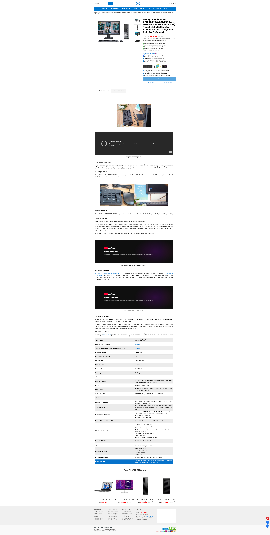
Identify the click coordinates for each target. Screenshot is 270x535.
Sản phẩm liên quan (135, 470)
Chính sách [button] (112, 509)
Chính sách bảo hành (112, 516)
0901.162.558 (149, 516)
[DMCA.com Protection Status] (172, 528)
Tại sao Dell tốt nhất (126, 511)
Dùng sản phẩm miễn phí (127, 518)
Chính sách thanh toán (113, 513)
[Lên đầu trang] (267, 514)
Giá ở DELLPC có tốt (126, 519)
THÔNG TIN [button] (126, 509)
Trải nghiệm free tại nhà (127, 515)
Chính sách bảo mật (112, 519)
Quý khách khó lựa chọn (127, 513)
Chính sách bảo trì (112, 518)
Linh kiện (96, 516)
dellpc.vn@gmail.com (143, 514)
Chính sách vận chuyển (113, 511)
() (173, 3)
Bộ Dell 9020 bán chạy (99, 518)
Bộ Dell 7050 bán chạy (99, 519)
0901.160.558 (141, 516)
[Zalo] (267, 522)
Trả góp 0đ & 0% (125, 516)
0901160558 (143, 512)
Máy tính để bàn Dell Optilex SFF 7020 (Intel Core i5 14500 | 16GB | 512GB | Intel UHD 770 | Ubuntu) (145, 500)
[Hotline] (268, 518)
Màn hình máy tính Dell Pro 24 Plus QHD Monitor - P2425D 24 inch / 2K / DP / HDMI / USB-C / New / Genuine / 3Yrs (124, 500)
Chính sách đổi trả (112, 515)
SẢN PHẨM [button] (98, 509)
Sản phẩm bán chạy (98, 511)
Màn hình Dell (97, 515)
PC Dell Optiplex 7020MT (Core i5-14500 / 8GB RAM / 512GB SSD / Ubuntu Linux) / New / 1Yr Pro (166, 500)
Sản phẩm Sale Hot (98, 513)
